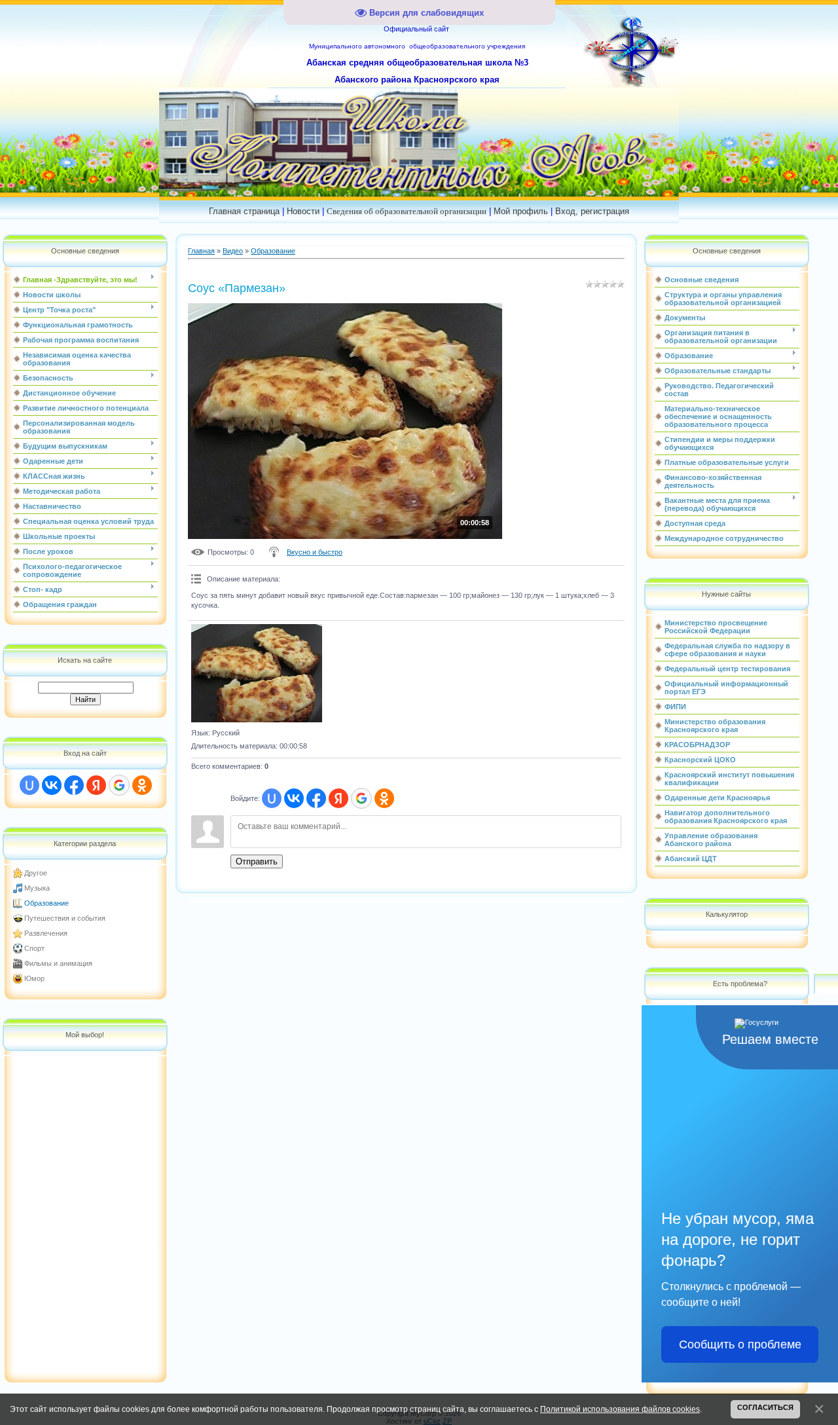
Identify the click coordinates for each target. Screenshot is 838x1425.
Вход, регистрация (592, 211)
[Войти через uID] (29, 785)
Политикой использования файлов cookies (620, 1409)
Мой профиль (521, 211)
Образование (46, 903)
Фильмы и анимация (58, 963)
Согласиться (765, 1407)
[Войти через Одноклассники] (142, 785)
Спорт (34, 948)
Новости (303, 211)
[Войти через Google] (119, 785)
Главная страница (244, 211)
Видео (233, 251)
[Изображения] (256, 673)
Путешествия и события (64, 918)
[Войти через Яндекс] (96, 785)
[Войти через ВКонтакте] (52, 785)
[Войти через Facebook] (74, 785)
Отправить (257, 861)
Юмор (34, 978)
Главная (201, 251)
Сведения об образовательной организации (406, 211)
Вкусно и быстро (314, 552)
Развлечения (45, 933)
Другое (35, 873)
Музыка (37, 888)
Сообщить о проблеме (740, 1344)
